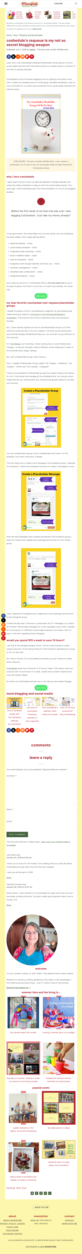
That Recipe (15, 344)
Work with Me (69, 1224)
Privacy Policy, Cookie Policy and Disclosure (12, 1227)
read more (37, 29)
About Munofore (12, 1220)
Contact (69, 1220)
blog (15, 35)
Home (9, 35)
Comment (11, 776)
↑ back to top (41, 1207)
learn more (41, 296)
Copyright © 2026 (41, 1247)
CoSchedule (11, 668)
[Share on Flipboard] (27, 56)
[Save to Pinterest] (32, 56)
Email (9, 821)
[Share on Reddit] (18, 56)
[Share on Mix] (22, 56)
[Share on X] (13, 56)
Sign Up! (34, 1220)
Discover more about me (17, 988)
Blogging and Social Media (30, 35)
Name (9, 809)
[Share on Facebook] (8, 56)
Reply (8, 878)
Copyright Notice (12, 1234)
